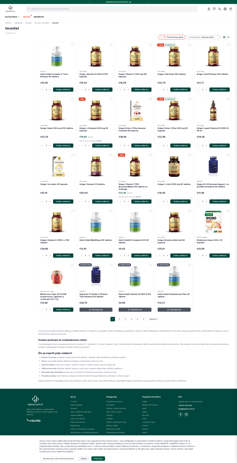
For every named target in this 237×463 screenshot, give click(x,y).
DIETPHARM (202, 237)
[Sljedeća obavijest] (147, 2)
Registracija (75, 425)
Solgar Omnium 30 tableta (92, 184)
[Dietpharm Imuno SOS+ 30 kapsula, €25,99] (213, 222)
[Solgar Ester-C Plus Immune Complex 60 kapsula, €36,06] (135, 110)
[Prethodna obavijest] (89, 2)
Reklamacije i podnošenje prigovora (84, 432)
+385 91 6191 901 (185, 405)
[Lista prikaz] (228, 37)
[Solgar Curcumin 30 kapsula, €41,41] (57, 166)
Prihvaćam (98, 459)
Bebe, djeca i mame (114, 412)
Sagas (144, 412)
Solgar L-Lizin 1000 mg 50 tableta (174, 184)
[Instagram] (186, 414)
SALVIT (43, 71)
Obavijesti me (97, 310)
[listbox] (210, 37)
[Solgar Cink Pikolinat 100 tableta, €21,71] (213, 56)
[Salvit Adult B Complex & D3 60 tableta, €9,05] (135, 222)
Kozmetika (110, 405)
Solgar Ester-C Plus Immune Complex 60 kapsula (132, 129)
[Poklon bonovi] (225, 9)
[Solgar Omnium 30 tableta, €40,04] (96, 166)
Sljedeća (153, 319)
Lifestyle (109, 419)
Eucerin (145, 429)
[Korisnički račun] (209, 9)
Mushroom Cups (47, 291)
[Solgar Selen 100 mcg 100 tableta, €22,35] (57, 110)
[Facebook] (180, 414)
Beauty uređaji (112, 425)
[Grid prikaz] (224, 37)
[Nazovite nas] (219, 9)
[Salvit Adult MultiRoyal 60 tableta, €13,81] (96, 222)
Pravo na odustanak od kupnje (82, 429)
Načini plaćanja (76, 405)
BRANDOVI (39, 17)
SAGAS (199, 181)
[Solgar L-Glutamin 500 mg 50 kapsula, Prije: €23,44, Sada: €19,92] (96, 110)
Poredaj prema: (194, 37)
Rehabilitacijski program (115, 432)
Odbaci (84, 459)
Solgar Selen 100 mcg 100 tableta (56, 128)
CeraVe (145, 425)
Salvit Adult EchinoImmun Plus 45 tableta (174, 295)
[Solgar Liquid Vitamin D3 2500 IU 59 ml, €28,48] (213, 110)
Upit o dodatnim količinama (81, 412)
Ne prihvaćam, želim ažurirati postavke (58, 459)
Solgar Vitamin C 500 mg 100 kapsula (133, 75)
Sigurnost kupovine (78, 422)
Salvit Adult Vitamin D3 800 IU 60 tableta (135, 295)
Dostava (74, 408)
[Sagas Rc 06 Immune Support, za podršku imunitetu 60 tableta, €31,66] (213, 166)
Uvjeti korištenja (77, 415)
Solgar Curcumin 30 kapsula (54, 184)
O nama (74, 401)
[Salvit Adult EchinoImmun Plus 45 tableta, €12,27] (174, 276)
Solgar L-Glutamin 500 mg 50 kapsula (93, 129)
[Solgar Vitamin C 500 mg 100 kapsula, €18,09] (135, 56)
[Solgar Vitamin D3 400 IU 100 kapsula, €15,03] (96, 56)
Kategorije (11, 17)
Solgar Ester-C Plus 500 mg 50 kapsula (173, 129)
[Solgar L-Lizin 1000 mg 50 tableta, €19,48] (174, 166)
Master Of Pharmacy (150, 405)
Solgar (144, 401)
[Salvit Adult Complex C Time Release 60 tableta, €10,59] (57, 56)
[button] (72, 45)
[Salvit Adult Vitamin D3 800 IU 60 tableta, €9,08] (135, 276)
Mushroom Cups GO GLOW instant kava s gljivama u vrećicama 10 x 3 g (53, 296)
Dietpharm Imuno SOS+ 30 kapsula (209, 241)
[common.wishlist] (214, 9)
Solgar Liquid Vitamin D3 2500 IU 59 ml (213, 129)
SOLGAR (83, 71)
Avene (144, 432)
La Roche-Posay (148, 422)
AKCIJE (26, 17)
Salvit (144, 408)
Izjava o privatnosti (78, 419)
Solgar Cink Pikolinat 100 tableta (212, 74)
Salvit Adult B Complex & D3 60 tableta (134, 241)
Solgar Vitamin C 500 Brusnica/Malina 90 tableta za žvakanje (133, 186)
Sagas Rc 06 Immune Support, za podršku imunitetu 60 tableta (213, 185)
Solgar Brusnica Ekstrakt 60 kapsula (171, 241)
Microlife (145, 415)
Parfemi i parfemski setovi (116, 422)
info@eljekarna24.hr (186, 409)
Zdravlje (109, 415)
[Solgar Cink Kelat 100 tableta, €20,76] (174, 56)
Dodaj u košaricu (63, 89)
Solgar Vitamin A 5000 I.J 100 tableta (54, 241)
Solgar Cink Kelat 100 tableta (172, 74)
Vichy (144, 419)
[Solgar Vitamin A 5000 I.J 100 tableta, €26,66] (57, 222)
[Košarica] (230, 9)
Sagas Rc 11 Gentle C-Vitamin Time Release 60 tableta (93, 295)
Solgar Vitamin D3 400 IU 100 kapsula (93, 75)
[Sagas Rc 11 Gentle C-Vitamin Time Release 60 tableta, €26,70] (96, 276)
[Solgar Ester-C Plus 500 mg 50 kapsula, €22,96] (174, 110)
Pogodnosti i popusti (114, 401)
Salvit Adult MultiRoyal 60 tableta (95, 240)
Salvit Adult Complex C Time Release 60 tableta (54, 75)
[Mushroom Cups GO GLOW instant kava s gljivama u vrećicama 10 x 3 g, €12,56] (57, 276)
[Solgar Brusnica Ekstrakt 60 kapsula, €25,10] (174, 222)
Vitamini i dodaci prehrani (116, 408)
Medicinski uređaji (113, 429)
